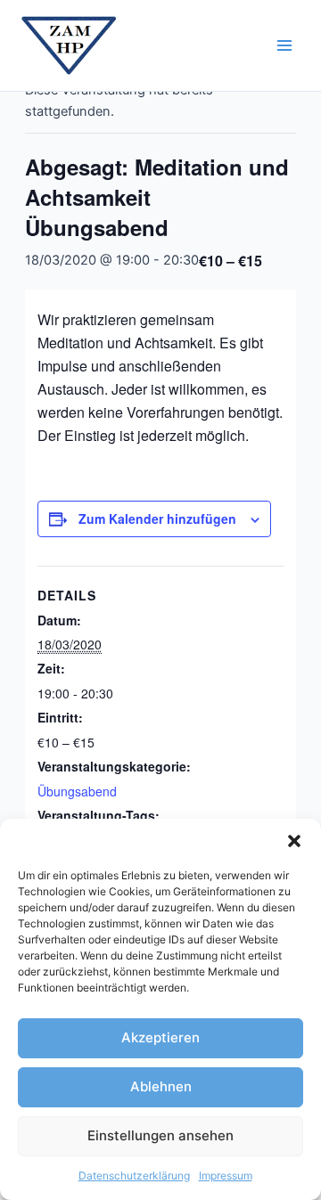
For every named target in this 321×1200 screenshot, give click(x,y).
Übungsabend (77, 791)
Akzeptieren (160, 1037)
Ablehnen (161, 1086)
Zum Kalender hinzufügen (157, 518)
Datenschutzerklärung (134, 1175)
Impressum (225, 1175)
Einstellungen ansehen (160, 1135)
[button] (294, 841)
